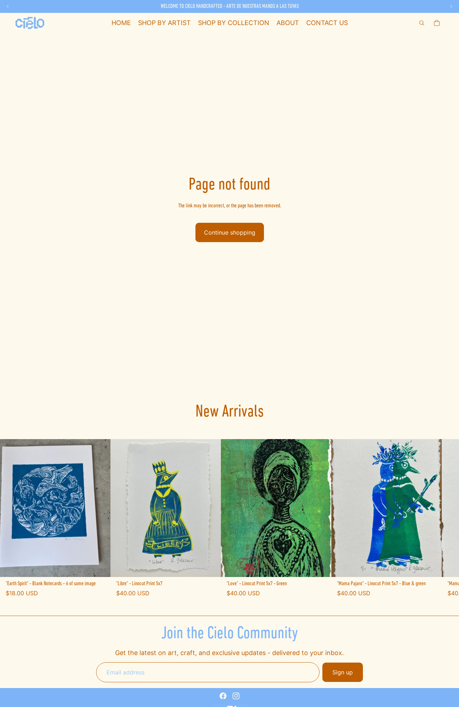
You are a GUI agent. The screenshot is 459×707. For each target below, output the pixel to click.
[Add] (99, 565)
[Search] (422, 23)
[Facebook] (223, 696)
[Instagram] (236, 696)
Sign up (342, 672)
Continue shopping (229, 232)
